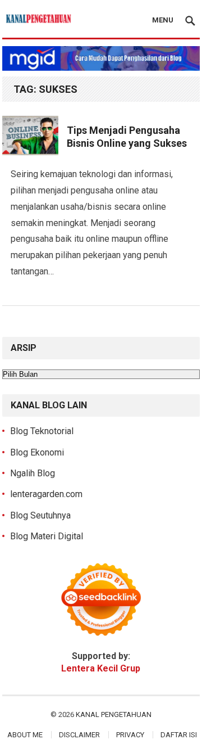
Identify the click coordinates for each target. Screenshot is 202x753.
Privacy (130, 735)
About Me (25, 735)
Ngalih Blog (32, 473)
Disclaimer (79, 735)
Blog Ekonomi (37, 452)
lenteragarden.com (46, 494)
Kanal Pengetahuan (114, 714)
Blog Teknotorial (42, 431)
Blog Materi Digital (46, 536)
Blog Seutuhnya (40, 515)
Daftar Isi (178, 735)
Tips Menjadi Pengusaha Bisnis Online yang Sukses (127, 136)
